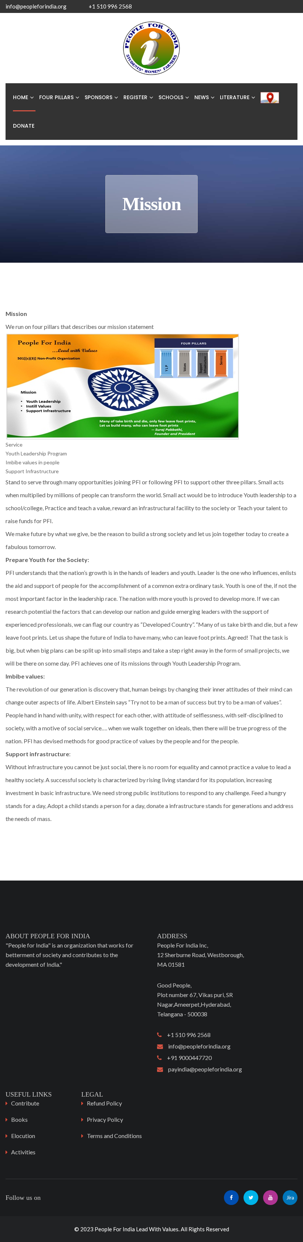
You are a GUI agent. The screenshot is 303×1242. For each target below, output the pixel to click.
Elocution (23, 1135)
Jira (290, 1197)
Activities (23, 1151)
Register (135, 97)
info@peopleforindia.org (36, 6)
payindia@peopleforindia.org (202, 1069)
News (201, 97)
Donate (23, 125)
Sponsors (98, 97)
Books (19, 1119)
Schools (171, 97)
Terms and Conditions (114, 1135)
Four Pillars (56, 97)
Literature (234, 97)
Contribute (25, 1103)
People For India (115, 1229)
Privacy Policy (105, 1119)
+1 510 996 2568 (186, 1034)
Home (20, 97)
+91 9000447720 (187, 1057)
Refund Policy (104, 1103)
